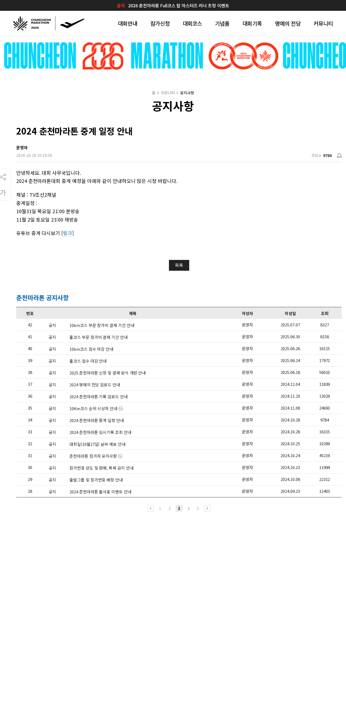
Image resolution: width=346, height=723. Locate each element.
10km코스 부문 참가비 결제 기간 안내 (101, 325)
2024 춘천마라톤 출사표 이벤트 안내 (100, 491)
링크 (67, 232)
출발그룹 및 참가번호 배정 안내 (96, 480)
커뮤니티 (323, 23)
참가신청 (160, 23)
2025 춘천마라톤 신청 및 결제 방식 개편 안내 (107, 373)
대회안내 (127, 23)
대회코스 (192, 23)
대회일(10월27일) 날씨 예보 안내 (97, 444)
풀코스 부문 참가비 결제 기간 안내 (98, 337)
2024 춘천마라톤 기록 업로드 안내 (98, 396)
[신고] (339, 155)
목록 (179, 265)
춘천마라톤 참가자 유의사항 (93, 456)
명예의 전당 (288, 23)
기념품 (222, 23)
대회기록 (252, 23)
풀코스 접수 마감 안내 (88, 361)
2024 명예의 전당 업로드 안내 (94, 384)
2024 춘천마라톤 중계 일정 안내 (96, 420)
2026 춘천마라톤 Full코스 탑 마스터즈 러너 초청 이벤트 (178, 5)
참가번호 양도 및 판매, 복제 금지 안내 (101, 468)
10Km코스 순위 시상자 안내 (93, 408)
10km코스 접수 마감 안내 (91, 349)
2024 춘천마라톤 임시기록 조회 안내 (100, 432)
